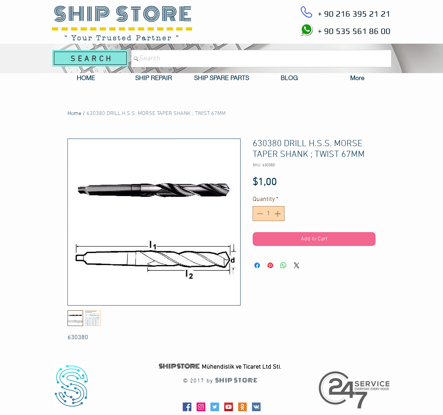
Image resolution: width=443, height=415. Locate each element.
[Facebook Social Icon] (187, 407)
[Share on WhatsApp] (283, 265)
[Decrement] (259, 213)
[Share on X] (296, 265)
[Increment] (278, 213)
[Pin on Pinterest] (270, 265)
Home (74, 113)
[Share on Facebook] (257, 265)
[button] (154, 78)
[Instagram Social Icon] (201, 407)
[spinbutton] (268, 213)
